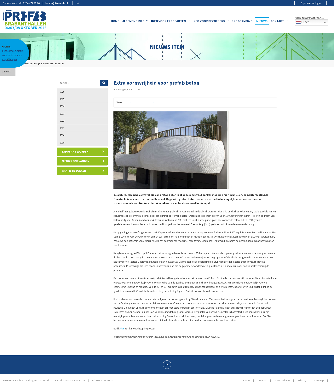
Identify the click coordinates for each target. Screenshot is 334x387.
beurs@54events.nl (56, 3)
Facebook (127, 102)
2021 (62, 128)
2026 (62, 91)
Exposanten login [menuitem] (311, 3)
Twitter (135, 102)
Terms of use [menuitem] (282, 380)
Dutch (305, 22)
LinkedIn (143, 102)
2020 (62, 135)
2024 (62, 106)
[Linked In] (167, 364)
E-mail (150, 102)
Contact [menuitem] (277, 21)
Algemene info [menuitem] (133, 21)
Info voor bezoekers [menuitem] (209, 21)
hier (122, 328)
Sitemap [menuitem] (319, 380)
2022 (62, 120)
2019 (62, 142)
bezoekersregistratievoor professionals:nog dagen (12, 53)
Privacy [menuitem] (302, 380)
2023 (62, 113)
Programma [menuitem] (241, 21)
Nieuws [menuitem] (262, 21)
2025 (62, 99)
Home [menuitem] (115, 21)
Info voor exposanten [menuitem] (168, 21)
